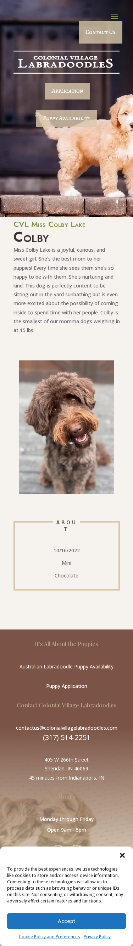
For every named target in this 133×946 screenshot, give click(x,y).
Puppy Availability (66, 118)
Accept (67, 920)
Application (67, 91)
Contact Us (100, 32)
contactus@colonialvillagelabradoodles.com (66, 727)
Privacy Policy (97, 937)
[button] (122, 855)
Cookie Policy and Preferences (49, 937)
